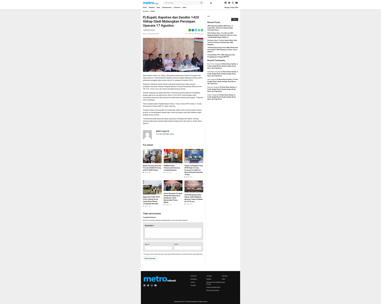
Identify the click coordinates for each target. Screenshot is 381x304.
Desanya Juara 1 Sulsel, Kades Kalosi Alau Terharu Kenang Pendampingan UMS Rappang (222, 42)
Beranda (145, 11)
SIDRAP (152, 11)
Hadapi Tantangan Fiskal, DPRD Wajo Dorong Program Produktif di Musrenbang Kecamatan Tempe (193, 170)
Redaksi (208, 279)
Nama (147, 244)
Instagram (193, 279)
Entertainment (167, 7)
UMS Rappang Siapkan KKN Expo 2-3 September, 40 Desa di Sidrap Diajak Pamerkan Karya (220, 28)
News (158, 7)
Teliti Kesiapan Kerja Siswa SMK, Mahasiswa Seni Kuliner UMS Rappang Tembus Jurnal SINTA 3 (222, 50)
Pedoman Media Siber (213, 287)
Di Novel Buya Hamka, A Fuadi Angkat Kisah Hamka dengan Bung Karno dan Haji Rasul (222, 66)
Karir (223, 282)
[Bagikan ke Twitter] (195, 30)
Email (176, 244)
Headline (152, 7)
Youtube (193, 285)
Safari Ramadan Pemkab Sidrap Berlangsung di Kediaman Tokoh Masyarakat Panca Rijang (173, 198)
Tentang (209, 276)
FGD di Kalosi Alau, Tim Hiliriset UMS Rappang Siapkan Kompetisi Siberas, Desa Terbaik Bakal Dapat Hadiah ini (222, 35)
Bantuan (225, 276)
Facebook (193, 276)
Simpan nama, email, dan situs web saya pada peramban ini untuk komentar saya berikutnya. (173, 254)
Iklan (223, 279)
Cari (208, 16)
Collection (177, 7)
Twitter (192, 282)
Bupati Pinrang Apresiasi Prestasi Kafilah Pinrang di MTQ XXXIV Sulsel (152, 168)
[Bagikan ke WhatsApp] (199, 30)
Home (145, 7)
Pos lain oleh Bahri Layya (165, 134)
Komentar (149, 225)
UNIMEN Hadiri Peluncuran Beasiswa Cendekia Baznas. (172, 168)
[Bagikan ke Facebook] (192, 30)
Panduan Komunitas (212, 290)
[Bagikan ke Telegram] (202, 30)
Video (184, 7)
